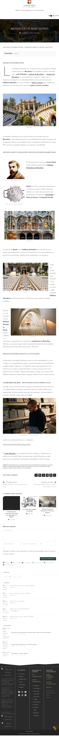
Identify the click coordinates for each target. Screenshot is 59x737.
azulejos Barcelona (13, 465)
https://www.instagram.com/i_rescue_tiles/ (16, 444)
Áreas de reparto (6, 712)
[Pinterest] (19, 695)
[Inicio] (20, 33)
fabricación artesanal (27, 466)
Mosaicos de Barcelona (34, 33)
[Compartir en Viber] (54, 475)
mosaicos (11, 468)
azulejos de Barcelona (36, 74)
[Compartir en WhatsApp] (43, 475)
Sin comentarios (38, 562)
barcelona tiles (45, 465)
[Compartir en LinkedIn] (50, 475)
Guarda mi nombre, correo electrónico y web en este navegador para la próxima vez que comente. (29, 552)
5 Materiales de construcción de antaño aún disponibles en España (11, 514)
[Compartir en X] (36, 475)
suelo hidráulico (10, 453)
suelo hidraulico (18, 468)
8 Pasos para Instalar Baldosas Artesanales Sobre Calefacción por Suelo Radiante (31, 632)
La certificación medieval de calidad (29, 510)
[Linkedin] (25, 695)
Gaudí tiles (39, 466)
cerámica (5, 466)
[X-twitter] (22, 692)
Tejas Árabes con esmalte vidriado (19, 653)
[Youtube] (25, 692)
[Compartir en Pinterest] (47, 475)
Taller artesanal (27, 468)
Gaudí (34, 466)
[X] (5, 577)
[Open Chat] (55, 728)
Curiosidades (27, 562)
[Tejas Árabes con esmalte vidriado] (6, 654)
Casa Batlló (49, 194)
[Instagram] (15, 577)
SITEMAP (31, 731)
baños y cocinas (37, 82)
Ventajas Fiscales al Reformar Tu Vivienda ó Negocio (47, 511)
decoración (18, 466)
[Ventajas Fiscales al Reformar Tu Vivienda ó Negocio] (6, 645)
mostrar (16, 53)
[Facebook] (10, 577)
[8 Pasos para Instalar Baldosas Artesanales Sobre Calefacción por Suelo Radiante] (6, 633)
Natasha (7, 562)
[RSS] (19, 577)
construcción (11, 466)
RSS (27, 731)
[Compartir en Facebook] (39, 475)
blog (51, 465)
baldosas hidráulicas (35, 465)
